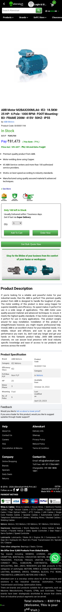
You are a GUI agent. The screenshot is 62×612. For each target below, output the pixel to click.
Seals (32, 546)
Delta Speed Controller (36, 530)
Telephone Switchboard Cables (15, 517)
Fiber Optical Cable (17, 512)
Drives (39, 546)
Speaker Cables (30, 514)
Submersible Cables (50, 514)
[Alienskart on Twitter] (17, 490)
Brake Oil (27, 537)
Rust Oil (26, 540)
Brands (23, 17)
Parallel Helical (16, 530)
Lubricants (16, 537)
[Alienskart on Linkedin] (25, 490)
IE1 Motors (43, 524)
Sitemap (36, 435)
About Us (6, 431)
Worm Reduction (31, 528)
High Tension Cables (18, 509)
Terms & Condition (41, 448)
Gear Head (55, 530)
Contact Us (7, 435)
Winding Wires (37, 517)
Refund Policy (39, 443)
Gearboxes (16, 528)
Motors (40, 375)
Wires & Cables (22, 507)
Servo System (7, 533)
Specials (6, 470)
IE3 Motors (32, 524)
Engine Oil (38, 537)
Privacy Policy (39, 439)
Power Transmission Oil (42, 540)
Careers (5, 439)
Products (7, 17)
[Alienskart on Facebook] (14, 490)
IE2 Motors (21, 524)
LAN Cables (48, 512)
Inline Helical (48, 528)
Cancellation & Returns (12, 448)
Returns (5, 478)
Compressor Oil (53, 537)
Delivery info (38, 431)
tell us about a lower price (28, 411)
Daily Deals (7, 474)
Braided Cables (53, 517)
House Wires (37, 507)
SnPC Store (39, 17)
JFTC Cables (34, 512)
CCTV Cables (37, 509)
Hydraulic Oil (15, 540)
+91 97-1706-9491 (50, 464)
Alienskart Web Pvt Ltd (24, 486)
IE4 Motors (55, 524)
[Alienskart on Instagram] (22, 490)
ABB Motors (9, 121)
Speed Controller (22, 533)
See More (7, 188)
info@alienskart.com (49, 460)
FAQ (4, 443)
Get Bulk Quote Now (31, 244)
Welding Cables (8, 520)
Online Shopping (9, 461)
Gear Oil (4, 540)
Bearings (25, 546)
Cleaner (8, 542)
